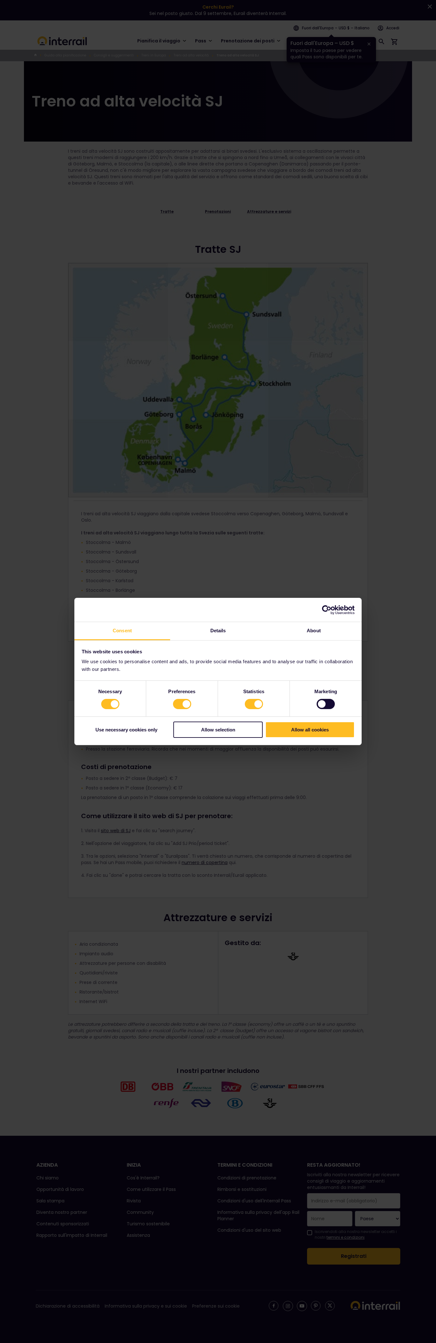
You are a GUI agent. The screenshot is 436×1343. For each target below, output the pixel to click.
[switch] (182, 704)
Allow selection (218, 729)
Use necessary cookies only (126, 729)
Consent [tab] (122, 630)
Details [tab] (218, 630)
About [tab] (314, 630)
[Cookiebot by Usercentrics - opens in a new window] (327, 609)
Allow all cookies (310, 729)
